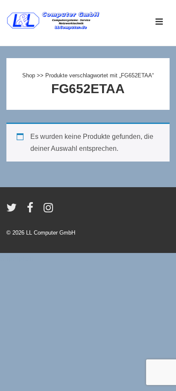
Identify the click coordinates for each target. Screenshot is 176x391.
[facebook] (32, 210)
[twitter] (13, 210)
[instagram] (49, 210)
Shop (28, 75)
